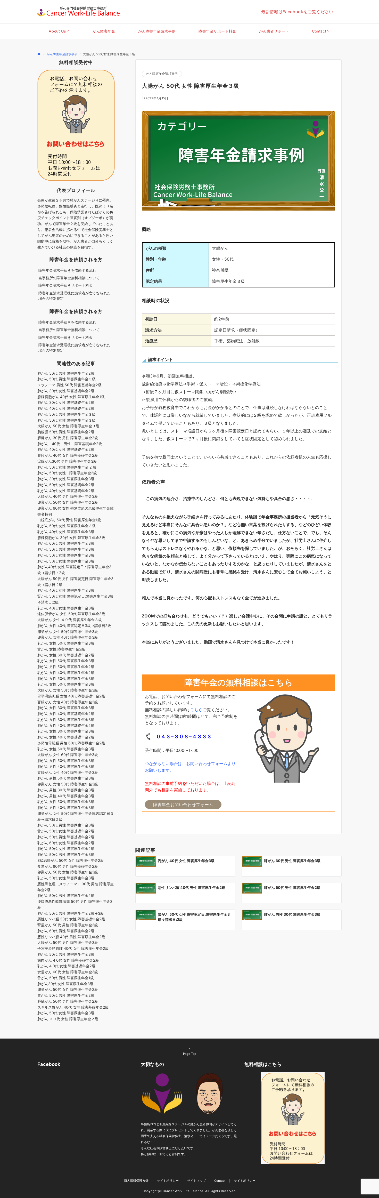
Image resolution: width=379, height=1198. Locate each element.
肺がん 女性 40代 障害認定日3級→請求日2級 (74, 625)
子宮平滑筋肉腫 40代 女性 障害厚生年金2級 (73, 948)
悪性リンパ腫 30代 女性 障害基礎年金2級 (71, 919)
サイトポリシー (245, 1181)
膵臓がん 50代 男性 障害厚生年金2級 (67, 1001)
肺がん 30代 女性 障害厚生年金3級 (65, 479)
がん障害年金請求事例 (162, 74)
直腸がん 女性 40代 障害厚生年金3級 (67, 772)
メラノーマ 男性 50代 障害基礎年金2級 (69, 385)
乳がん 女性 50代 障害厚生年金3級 (65, 643)
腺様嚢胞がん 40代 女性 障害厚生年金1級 (71, 397)
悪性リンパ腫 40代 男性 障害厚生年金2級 (71, 937)
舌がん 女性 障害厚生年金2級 (61, 649)
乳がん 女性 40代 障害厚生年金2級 (65, 672)
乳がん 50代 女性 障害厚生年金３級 (66, 526)
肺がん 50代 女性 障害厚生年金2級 (67, 473)
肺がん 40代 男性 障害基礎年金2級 (69, 443)
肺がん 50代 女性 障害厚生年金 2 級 (66, 467)
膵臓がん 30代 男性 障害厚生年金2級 (67, 438)
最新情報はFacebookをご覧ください (297, 11)
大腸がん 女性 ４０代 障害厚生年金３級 (69, 619)
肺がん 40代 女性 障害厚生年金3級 (65, 590)
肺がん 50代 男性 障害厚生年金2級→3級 (70, 913)
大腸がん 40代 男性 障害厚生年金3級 (67, 496)
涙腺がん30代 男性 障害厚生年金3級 (67, 461)
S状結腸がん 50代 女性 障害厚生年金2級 (70, 860)
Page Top (189, 1054)
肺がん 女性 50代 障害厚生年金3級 (65, 678)
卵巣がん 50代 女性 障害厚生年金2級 (67, 502)
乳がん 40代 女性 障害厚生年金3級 (65, 531)
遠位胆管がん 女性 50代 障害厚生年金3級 (71, 614)
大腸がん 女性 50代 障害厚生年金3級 (67, 690)
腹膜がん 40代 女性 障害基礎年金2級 (67, 455)
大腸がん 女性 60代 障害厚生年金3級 (67, 754)
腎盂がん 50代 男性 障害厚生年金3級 (67, 925)
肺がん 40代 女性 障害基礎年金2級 (65, 408)
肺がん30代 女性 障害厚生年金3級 (65, 984)
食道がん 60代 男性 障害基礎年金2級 (67, 866)
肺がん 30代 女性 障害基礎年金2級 (65, 391)
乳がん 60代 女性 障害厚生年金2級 (65, 843)
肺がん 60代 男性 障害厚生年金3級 (65, 543)
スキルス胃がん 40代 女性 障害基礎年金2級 (73, 1007)
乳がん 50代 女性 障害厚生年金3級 (65, 878)
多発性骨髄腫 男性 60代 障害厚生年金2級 (71, 743)
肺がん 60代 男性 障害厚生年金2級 (65, 931)
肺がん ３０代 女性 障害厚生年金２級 (67, 1019)
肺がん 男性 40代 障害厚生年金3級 (65, 766)
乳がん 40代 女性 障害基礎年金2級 (65, 490)
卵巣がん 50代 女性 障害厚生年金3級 (67, 872)
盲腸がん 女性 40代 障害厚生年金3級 (67, 702)
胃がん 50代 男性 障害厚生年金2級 (65, 995)
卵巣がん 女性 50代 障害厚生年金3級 (67, 631)
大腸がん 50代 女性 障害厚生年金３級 (70, 426)
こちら (196, 709)
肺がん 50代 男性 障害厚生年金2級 (65, 373)
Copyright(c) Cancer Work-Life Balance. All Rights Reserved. (189, 1191)
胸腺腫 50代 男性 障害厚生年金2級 (65, 432)
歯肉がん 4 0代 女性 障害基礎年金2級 (68, 960)
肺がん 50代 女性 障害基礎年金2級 (65, 485)
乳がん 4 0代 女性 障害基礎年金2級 (66, 966)
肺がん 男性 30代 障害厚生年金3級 (65, 790)
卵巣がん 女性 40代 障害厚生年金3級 (67, 637)
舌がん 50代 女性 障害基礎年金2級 (65, 831)
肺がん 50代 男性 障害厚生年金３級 (66, 379)
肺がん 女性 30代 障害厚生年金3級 (65, 707)
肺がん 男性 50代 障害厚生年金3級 (65, 778)
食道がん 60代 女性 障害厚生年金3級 (67, 972)
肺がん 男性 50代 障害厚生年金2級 (65, 666)
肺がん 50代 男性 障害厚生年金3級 (65, 549)
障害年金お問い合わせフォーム (183, 804)
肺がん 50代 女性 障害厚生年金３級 (66, 420)
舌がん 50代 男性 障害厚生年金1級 (65, 978)
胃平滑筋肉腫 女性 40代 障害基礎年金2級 (71, 696)
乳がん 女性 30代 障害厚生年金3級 (65, 719)
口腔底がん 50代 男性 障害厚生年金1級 (69, 520)
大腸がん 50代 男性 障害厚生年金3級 (67, 942)
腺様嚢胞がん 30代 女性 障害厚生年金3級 (71, 537)
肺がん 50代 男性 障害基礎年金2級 (65, 837)
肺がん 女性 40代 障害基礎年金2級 (65, 713)
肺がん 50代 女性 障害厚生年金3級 (65, 555)
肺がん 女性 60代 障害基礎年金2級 (65, 655)
